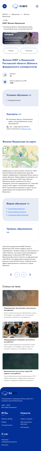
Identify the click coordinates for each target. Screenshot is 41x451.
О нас (4, 434)
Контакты (4, 445)
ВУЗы (4, 413)
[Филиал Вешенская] (20, 155)
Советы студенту (26, 419)
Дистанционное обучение (26, 423)
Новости (25, 413)
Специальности (6, 425)
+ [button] (5, 148)
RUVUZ (5, 14)
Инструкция (24, 427)
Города (3, 422)
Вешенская (16, 14)
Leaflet (36, 167)
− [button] (5, 151)
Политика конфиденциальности (9, 441)
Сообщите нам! (26, 129)
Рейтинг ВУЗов (6, 419)
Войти (37, 6)
